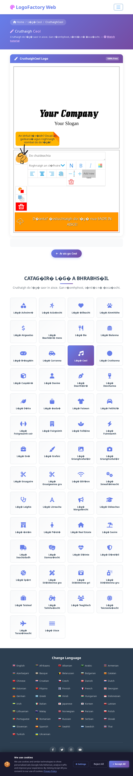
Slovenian (22, 726)
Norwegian (68, 711)
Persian (89, 711)
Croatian (44, 680)
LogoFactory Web (35, 7)
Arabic (88, 665)
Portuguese (23, 718)
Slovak (111, 718)
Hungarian (91, 696)
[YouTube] (80, 750)
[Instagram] (71, 750)
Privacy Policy (50, 771)
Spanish (43, 726)
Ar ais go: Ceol (68, 253)
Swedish (89, 726)
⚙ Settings (81, 764)
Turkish (21, 734)
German (21, 696)
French (88, 688)
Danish (89, 680)
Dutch (111, 680)
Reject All (99, 764)
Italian (42, 703)
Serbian (89, 718)
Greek (42, 696)
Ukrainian (44, 734)
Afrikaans (44, 665)
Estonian (21, 688)
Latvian (112, 703)
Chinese (21, 680)
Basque (43, 673)
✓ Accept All (119, 764)
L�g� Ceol (35, 22)
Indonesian (114, 696)
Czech (65, 680)
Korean (89, 703)
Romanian (45, 718)
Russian (66, 718)
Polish (111, 711)
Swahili (66, 726)
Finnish (66, 688)
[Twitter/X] (62, 750)
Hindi (65, 696)
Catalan (112, 673)
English (21, 665)
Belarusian (68, 673)
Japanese (67, 703)
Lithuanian (22, 711)
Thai (110, 726)
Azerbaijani (23, 673)
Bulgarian (90, 673)
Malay (42, 711)
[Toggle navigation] (118, 7)
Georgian (113, 688)
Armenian (113, 665)
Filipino (43, 688)
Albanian (67, 665)
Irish (19, 703)
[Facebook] (53, 750)
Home (20, 22)
